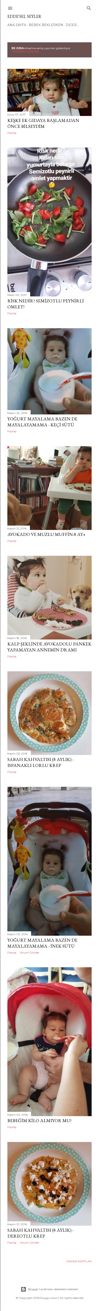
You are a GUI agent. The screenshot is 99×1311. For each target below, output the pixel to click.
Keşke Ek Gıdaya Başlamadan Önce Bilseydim (43, 123)
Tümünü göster (25, 51)
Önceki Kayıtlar (79, 1261)
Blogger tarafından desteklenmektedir (53, 1289)
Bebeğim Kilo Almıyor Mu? (39, 1120)
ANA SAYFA (16, 25)
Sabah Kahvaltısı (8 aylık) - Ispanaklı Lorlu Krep (40, 762)
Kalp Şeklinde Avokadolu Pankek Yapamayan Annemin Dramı (49, 647)
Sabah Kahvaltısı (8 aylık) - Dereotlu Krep (40, 1233)
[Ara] (89, 7)
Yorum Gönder (29, 952)
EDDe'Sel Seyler (24, 16)
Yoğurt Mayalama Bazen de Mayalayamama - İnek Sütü (42, 943)
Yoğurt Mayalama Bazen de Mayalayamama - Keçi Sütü (42, 422)
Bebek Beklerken (46, 25)
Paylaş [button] (11, 132)
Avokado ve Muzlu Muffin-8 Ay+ (46, 534)
